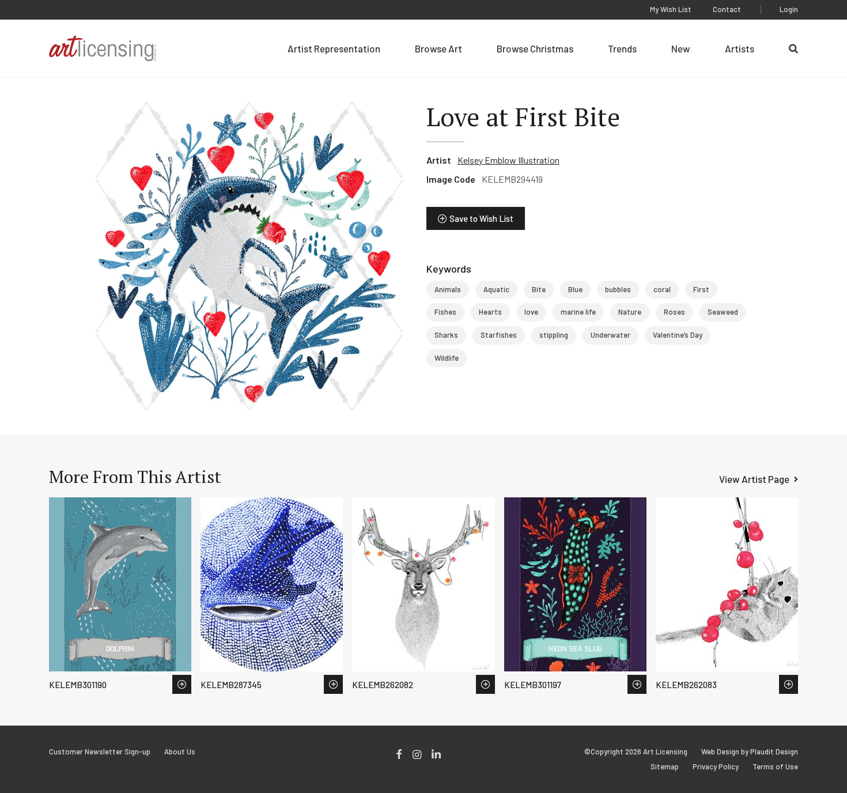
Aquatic (496, 289)
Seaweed (723, 311)
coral (662, 289)
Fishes (445, 311)
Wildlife (446, 357)
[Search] (793, 48)
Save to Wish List (481, 218)
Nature (629, 311)
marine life (578, 311)
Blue (575, 289)
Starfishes (499, 334)
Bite (539, 289)
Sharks (446, 334)
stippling (553, 334)
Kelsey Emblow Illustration (508, 159)
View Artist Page (754, 479)
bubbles (618, 289)
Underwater (610, 334)
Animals (447, 289)
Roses (674, 311)
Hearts (490, 311)
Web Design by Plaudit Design (749, 751)
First (701, 289)
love (531, 311)
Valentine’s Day (677, 334)
